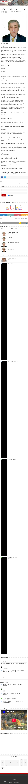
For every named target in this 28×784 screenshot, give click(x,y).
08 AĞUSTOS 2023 (21, 183)
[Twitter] (14, 779)
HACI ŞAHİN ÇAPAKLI (12, 557)
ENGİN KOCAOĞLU (12, 258)
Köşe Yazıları (19, 11)
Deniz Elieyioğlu (4, 11)
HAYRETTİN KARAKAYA (13, 361)
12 (10, 762)
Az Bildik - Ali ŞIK (17, 777)
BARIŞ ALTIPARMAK (12, 459)
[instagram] (15, 779)
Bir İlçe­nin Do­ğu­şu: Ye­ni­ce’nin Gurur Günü (9, 228)
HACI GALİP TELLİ (11, 263)
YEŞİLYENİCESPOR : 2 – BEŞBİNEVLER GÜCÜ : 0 (13, 666)
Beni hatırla (11, 195)
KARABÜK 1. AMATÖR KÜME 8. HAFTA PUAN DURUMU (12, 660)
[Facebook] (13, 779)
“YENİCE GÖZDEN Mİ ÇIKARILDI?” (9, 698)
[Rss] (12, 779)
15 (21, 762)
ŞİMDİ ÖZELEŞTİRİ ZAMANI (13, 248)
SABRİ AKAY (10, 237)
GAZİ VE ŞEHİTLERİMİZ (13, 232)
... (19, 782)
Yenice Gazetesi (16, 782)
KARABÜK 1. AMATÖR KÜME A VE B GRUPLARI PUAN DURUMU (13, 663)
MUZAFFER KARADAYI (7, 182)
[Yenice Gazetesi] (14, 3)
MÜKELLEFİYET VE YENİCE (13, 242)
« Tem (2, 768)
